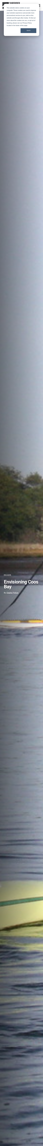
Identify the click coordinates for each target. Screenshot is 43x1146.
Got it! (28, 30)
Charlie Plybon (12, 593)
